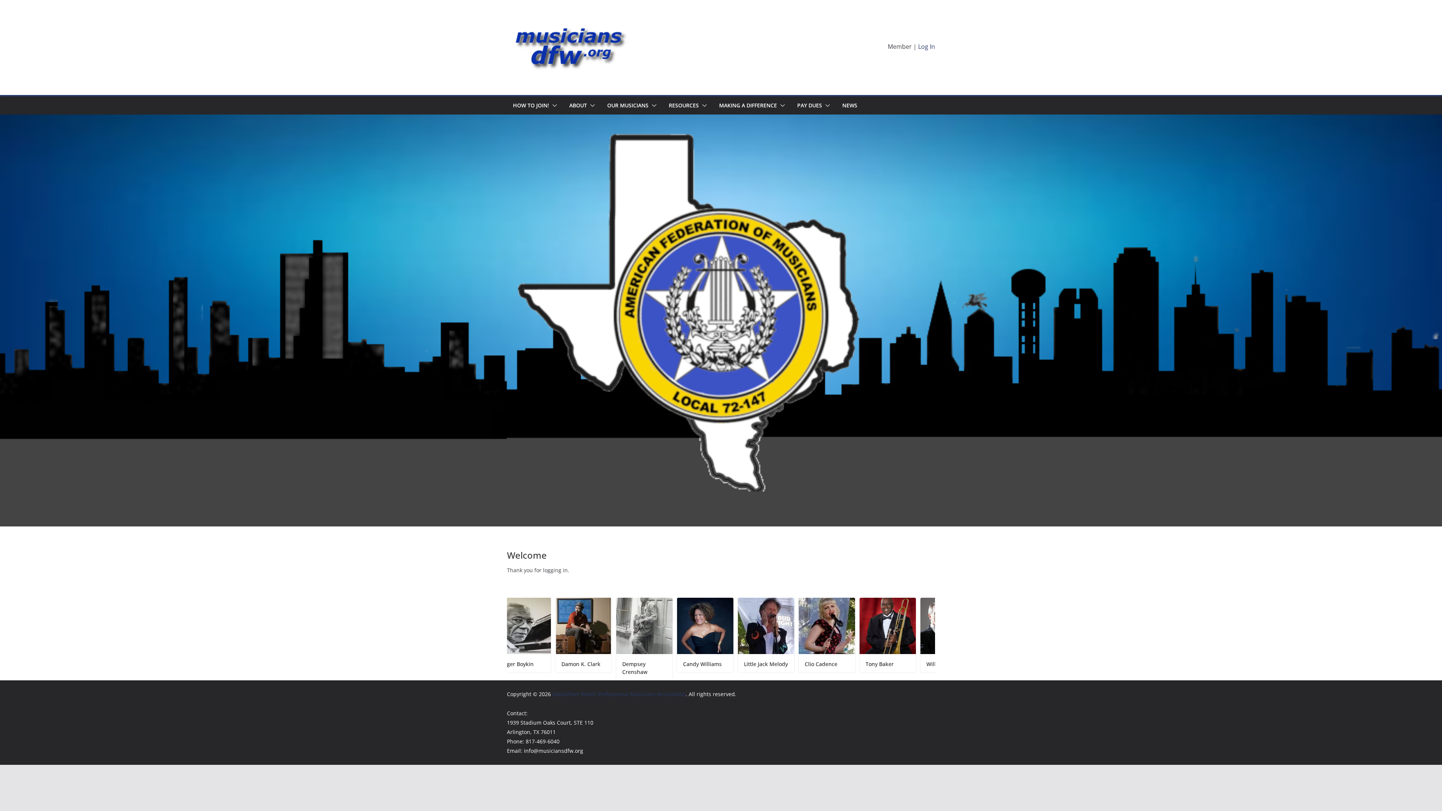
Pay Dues (809, 105)
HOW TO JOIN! (531, 105)
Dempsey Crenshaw (576, 667)
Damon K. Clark (522, 664)
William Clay (883, 664)
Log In (926, 46)
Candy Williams (644, 664)
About (578, 105)
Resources (684, 105)
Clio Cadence (763, 664)
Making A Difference (748, 105)
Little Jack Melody (708, 664)
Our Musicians (628, 105)
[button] (553, 105)
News (849, 105)
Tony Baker (821, 664)
